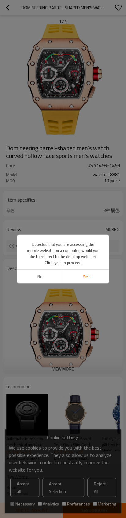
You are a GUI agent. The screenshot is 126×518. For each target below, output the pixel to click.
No (40, 276)
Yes (86, 276)
